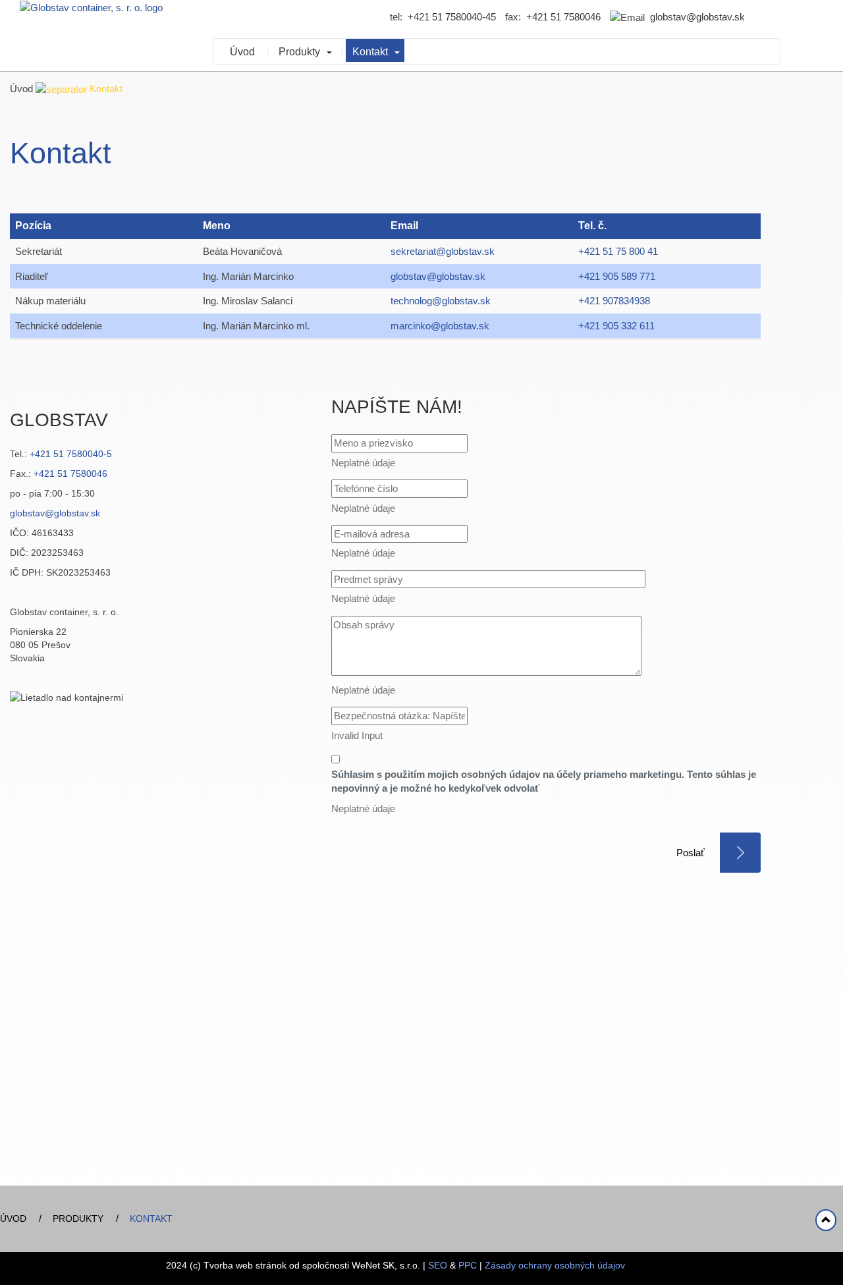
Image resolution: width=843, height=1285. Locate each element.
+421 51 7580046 (563, 16)
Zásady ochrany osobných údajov (555, 1265)
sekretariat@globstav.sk (443, 251)
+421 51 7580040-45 (452, 16)
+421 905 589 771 (616, 276)
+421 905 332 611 (616, 325)
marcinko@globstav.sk (440, 325)
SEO (437, 1265)
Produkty (299, 51)
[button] (331, 50)
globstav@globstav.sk (697, 16)
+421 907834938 (614, 300)
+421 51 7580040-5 (71, 454)
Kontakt (370, 51)
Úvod (242, 51)
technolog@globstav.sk (441, 300)
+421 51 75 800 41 (618, 251)
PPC (467, 1265)
